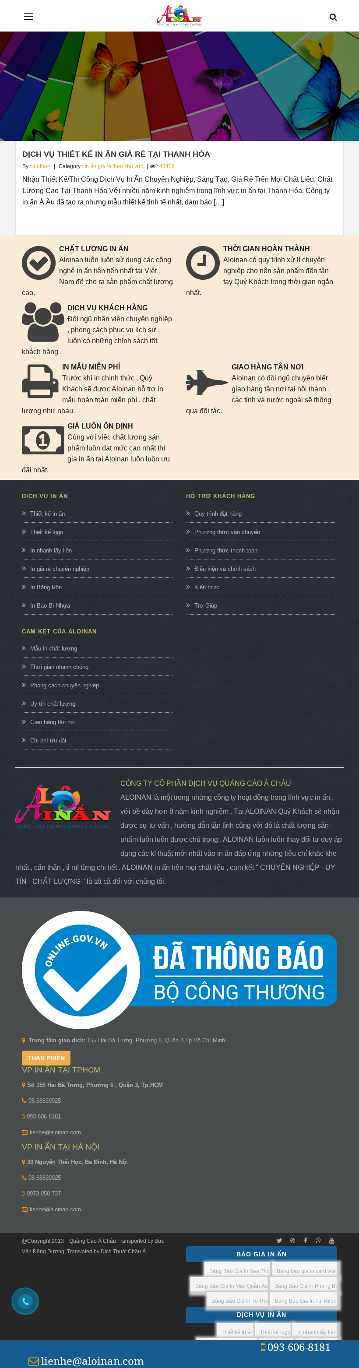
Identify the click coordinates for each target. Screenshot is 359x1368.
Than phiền (46, 1058)
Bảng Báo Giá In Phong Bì (306, 1286)
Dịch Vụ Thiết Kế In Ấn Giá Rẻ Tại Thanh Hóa (116, 154)
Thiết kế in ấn (47, 513)
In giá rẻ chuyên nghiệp (59, 569)
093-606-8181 (44, 1116)
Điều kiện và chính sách (225, 569)
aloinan (41, 166)
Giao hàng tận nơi (53, 722)
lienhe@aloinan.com (55, 1132)
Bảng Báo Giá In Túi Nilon (306, 1301)
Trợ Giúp (205, 605)
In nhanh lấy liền (51, 550)
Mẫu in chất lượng (53, 648)
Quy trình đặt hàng (218, 513)
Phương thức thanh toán (225, 550)
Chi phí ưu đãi (48, 740)
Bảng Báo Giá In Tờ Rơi (239, 1301)
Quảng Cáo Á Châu (92, 1241)
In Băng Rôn (46, 587)
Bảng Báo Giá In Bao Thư (239, 1271)
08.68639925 (44, 1100)
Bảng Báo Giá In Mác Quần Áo (231, 1286)
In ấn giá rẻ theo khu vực (113, 166)
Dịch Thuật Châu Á (123, 1251)
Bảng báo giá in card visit (307, 1271)
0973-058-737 (44, 1193)
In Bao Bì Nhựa (50, 605)
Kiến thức (206, 587)
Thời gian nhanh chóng (59, 667)
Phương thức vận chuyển (227, 532)
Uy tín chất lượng (52, 703)
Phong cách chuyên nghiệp (64, 685)
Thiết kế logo (46, 532)
